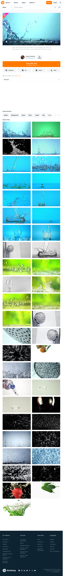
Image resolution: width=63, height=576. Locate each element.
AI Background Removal (7, 557)
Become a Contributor (40, 548)
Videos (24, 2)
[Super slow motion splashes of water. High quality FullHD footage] (17, 352)
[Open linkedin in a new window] (24, 569)
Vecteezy (5, 541)
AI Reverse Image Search (6, 553)
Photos (16, 2)
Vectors (8, 2)
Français (51, 548)
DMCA (21, 542)
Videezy (5, 543)
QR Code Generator (5, 561)
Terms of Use (48, 570)
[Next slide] (56, 115)
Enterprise (5, 546)
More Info (6, 79)
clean (49, 114)
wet (43, 114)
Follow (39, 58)
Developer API (6, 550)
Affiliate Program (22, 545)
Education (5, 548)
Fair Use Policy (54, 571)
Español (51, 541)
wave (30, 114)
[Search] (55, 7)
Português (51, 543)
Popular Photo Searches (24, 553)
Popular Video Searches (23, 556)
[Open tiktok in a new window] (29, 569)
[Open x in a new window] (32, 569)
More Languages (53, 550)
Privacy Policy (55, 570)
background (14, 114)
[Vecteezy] (2, 2)
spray (23, 114)
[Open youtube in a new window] (35, 569)
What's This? (18, 75)
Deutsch (51, 546)
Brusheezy (5, 538)
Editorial (31, 2)
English (51, 538)
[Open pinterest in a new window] (27, 569)
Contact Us (40, 541)
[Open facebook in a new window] (19, 569)
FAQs (38, 538)
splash (6, 114)
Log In (55, 2)
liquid (37, 114)
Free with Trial (31, 64)
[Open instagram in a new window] (21, 569)
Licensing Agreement (23, 539)
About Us (39, 543)
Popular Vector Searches (24, 549)
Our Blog (39, 546)
